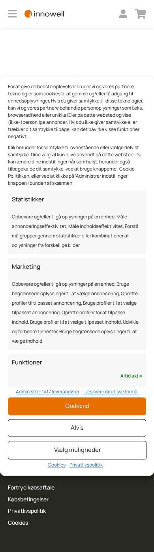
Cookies (57, 464)
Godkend (77, 406)
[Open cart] (140, 14)
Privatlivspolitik (86, 464)
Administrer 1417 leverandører (47, 391)
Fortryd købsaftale (31, 487)
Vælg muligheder (77, 450)
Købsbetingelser (28, 499)
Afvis (77, 428)
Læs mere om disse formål (111, 391)
